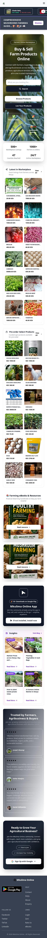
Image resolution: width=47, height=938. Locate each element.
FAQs (27, 896)
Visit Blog (36, 633)
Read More (11, 667)
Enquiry (28, 904)
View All (37, 172)
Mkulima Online (19, 934)
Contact (28, 892)
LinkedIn (5, 926)
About (27, 900)
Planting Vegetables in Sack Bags (33, 658)
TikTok (4, 922)
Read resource (23, 527)
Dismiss (38, 23)
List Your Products (23, 106)
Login (27, 915)
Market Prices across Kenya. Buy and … (13, 658)
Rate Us (28, 922)
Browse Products (23, 99)
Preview (23, 533)
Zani (27, 919)
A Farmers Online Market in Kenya (32, 690)
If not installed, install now (25, 620)
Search (25, 89)
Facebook (6, 915)
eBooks (28, 926)
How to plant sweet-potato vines (12, 691)
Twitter (5, 919)
